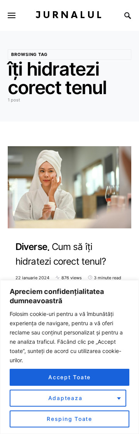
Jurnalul (70, 15)
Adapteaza (65, 398)
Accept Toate (69, 377)
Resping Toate (69, 418)
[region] (69, 357)
